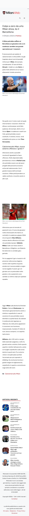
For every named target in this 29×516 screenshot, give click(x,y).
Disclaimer (14, 513)
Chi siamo (6, 511)
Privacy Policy (21, 511)
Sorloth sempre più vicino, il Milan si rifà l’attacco (16, 429)
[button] (20, 18)
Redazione (13, 511)
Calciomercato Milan (12, 374)
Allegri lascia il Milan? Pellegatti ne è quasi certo (16, 419)
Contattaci (14, 499)
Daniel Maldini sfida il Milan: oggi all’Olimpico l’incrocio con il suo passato (16, 451)
